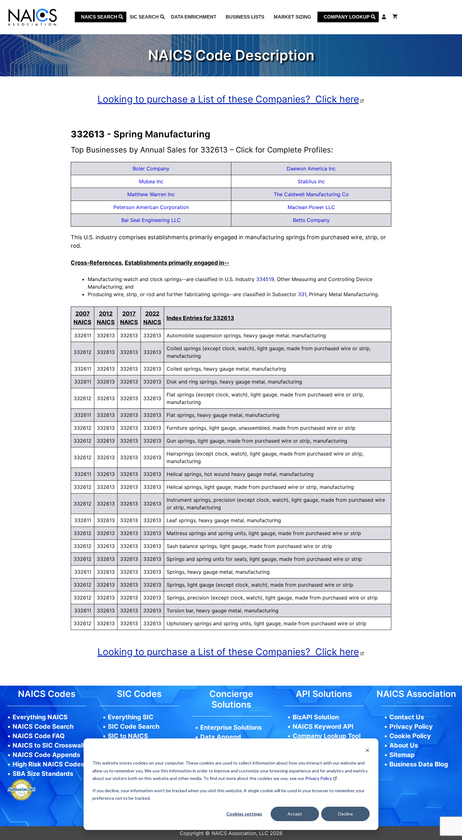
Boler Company (151, 168)
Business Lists (245, 16)
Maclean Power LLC (311, 207)
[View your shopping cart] (395, 17)
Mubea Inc (151, 181)
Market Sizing (292, 16)
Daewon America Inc (311, 168)
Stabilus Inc (311, 181)
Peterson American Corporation (151, 207)
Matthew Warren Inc (151, 194)
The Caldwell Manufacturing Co (311, 194)
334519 (265, 279)
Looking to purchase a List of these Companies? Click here (228, 99)
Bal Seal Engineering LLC (151, 220)
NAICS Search (99, 16)
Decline (345, 813)
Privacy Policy (318, 778)
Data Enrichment (193, 16)
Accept (295, 813)
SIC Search (144, 16)
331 (302, 294)
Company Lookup (347, 16)
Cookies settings (244, 813)
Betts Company (311, 220)
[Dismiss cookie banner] (367, 751)
